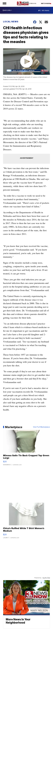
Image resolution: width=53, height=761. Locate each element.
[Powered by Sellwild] (46, 578)
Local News (10, 21)
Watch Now (45, 3)
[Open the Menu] (4, 3)
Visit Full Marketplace (41, 427)
